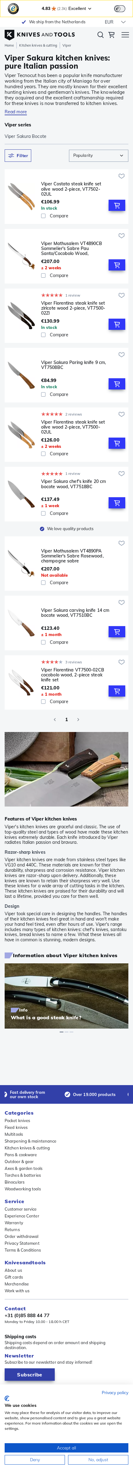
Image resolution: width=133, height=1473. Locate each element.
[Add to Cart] (117, 205)
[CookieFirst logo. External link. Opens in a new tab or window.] (7, 1398)
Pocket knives (17, 1120)
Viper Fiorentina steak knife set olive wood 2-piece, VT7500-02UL (73, 427)
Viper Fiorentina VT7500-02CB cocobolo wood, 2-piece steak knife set (72, 674)
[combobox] (98, 156)
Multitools (14, 1134)
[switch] (119, 8)
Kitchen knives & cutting (38, 45)
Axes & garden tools (23, 1168)
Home (9, 45)
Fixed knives (16, 1127)
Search (100, 36)
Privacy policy (115, 1392)
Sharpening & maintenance (30, 1141)
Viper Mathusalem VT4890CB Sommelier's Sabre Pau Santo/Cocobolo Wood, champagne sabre (71, 248)
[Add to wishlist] (121, 176)
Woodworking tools (23, 1188)
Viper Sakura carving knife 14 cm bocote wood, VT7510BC (75, 613)
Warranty (14, 1222)
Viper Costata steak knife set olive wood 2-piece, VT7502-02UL (71, 188)
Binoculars (14, 1182)
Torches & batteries (23, 1175)
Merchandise (17, 1283)
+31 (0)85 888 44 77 (27, 1315)
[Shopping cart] (111, 35)
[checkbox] (43, 216)
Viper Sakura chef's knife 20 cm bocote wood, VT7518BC (73, 484)
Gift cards (14, 1277)
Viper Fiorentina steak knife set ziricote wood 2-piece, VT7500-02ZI (73, 308)
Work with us (17, 1290)
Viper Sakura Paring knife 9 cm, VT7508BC (73, 365)
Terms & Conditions (23, 1250)
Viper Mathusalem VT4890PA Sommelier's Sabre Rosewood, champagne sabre (72, 555)
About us (13, 1270)
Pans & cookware (21, 1154)
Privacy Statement (22, 1243)
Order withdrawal (22, 1236)
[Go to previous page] (55, 720)
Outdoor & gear (19, 1161)
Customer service (21, 1209)
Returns (12, 1229)
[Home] (40, 33)
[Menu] (125, 35)
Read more (16, 112)
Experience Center (22, 1215)
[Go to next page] (78, 720)
